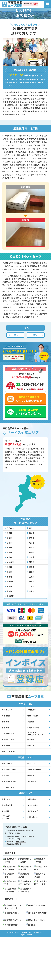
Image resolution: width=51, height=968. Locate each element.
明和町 (31, 562)
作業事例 (30, 775)
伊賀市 (31, 538)
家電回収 (5, 727)
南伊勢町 (10, 581)
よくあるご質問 (8, 787)
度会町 (31, 591)
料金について (32, 763)
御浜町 (9, 591)
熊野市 (9, 572)
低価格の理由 (7, 805)
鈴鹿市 (9, 533)
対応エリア (6, 799)
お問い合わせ (32, 817)
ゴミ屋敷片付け (8, 733)
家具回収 (30, 721)
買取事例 (5, 775)
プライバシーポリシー (7, 817)
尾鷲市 (31, 567)
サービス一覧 (7, 709)
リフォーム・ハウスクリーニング (35, 733)
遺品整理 (30, 739)
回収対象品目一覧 (9, 769)
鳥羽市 (9, 567)
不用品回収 (31, 709)
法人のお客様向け (9, 751)
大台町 (9, 586)
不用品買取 (6, 715)
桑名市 (9, 538)
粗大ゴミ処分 (32, 715)
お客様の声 (31, 781)
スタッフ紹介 (32, 805)
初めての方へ (7, 763)
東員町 (31, 547)
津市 (31, 528)
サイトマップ (32, 811)
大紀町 (31, 586)
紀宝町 (31, 581)
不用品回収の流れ (9, 781)
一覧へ (25, 327)
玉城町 (31, 576)
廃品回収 (5, 721)
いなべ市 (10, 562)
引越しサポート (33, 727)
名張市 (9, 542)
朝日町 (9, 547)
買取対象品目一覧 (34, 769)
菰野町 (31, 552)
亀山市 (31, 542)
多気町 (9, 576)
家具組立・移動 (8, 739)
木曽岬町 (10, 596)
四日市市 (10, 528)
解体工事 (30, 745)
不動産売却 (6, 745)
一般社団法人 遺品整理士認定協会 (16, 842)
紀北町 (31, 572)
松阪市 (31, 533)
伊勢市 (9, 557)
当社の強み (31, 799)
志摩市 (31, 557)
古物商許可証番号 (13, 836)
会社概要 (5, 811)
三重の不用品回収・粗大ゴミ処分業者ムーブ (30, 932)
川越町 (9, 552)
